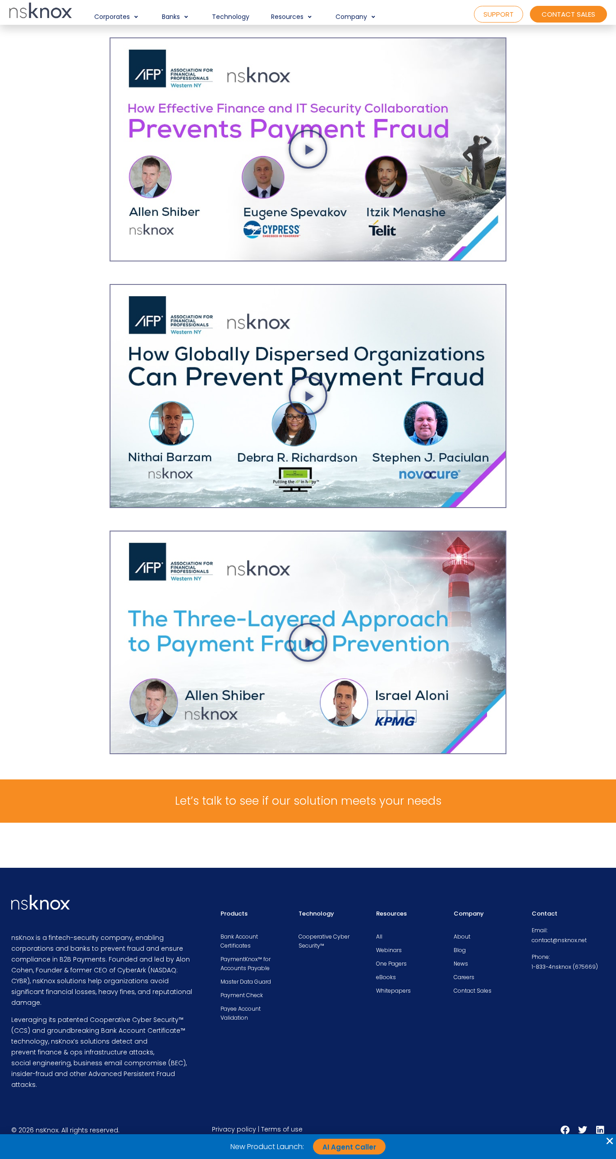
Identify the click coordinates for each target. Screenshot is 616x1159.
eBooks (386, 977)
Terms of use (282, 1129)
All (379, 936)
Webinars (389, 950)
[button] (117, 17)
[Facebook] (565, 1130)
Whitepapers (393, 990)
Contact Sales (473, 990)
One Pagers (391, 963)
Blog (460, 950)
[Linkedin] (600, 1130)
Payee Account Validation (241, 1013)
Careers (464, 977)
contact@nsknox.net (559, 940)
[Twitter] (582, 1130)
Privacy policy (234, 1129)
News (461, 963)
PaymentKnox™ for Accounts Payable (246, 963)
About (462, 936)
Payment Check (242, 995)
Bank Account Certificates (239, 941)
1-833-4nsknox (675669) (565, 967)
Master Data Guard (246, 981)
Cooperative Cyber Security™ (324, 941)
